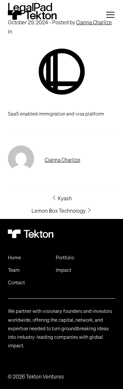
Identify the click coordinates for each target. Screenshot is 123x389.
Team (14, 270)
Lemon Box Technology (59, 210)
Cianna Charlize (62, 159)
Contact (16, 282)
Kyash (64, 198)
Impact (63, 270)
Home (14, 257)
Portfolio (65, 257)
